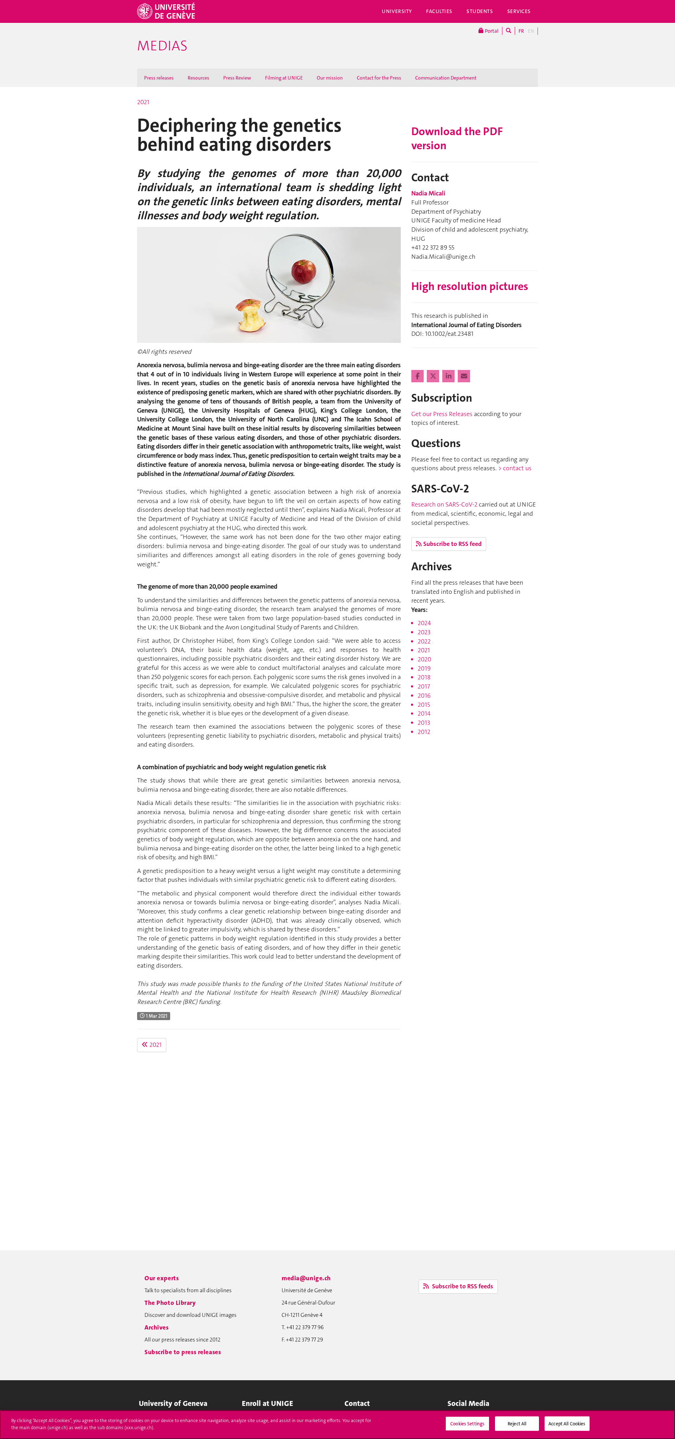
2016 (424, 695)
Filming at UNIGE (284, 78)
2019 (424, 668)
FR (521, 30)
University (397, 11)
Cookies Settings (467, 1424)
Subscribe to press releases (182, 1352)
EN (531, 30)
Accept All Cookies (566, 1424)
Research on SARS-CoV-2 (444, 504)
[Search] (508, 31)
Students (480, 11)
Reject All (517, 1424)
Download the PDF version (457, 138)
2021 (143, 102)
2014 (424, 713)
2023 (424, 632)
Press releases (159, 78)
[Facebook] (418, 376)
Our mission (330, 78)
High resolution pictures (469, 286)
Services (519, 11)
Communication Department (445, 78)
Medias (162, 46)
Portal (491, 30)
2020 (424, 659)
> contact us (515, 468)
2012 (424, 732)
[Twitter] (434, 376)
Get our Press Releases (441, 414)
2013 (424, 722)
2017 (424, 686)
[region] (337, 1424)
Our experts (161, 1278)
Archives (156, 1327)
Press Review (237, 78)
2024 (424, 623)
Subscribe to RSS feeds (462, 1286)
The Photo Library (170, 1303)
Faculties (439, 11)
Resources (198, 78)
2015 (424, 704)
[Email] (464, 376)
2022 (424, 641)
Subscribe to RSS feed (452, 544)
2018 (424, 677)
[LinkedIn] (449, 376)
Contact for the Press (379, 78)
